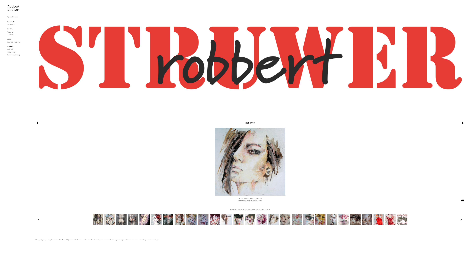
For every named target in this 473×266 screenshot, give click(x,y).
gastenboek (11, 52)
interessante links (13, 42)
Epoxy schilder (12, 17)
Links (9, 39)
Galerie (9, 29)
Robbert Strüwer (13, 8)
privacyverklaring (13, 55)
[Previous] (39, 219)
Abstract (10, 35)
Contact (10, 47)
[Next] (461, 219)
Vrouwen (10, 32)
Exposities (10, 21)
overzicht (11, 24)
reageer (10, 49)
